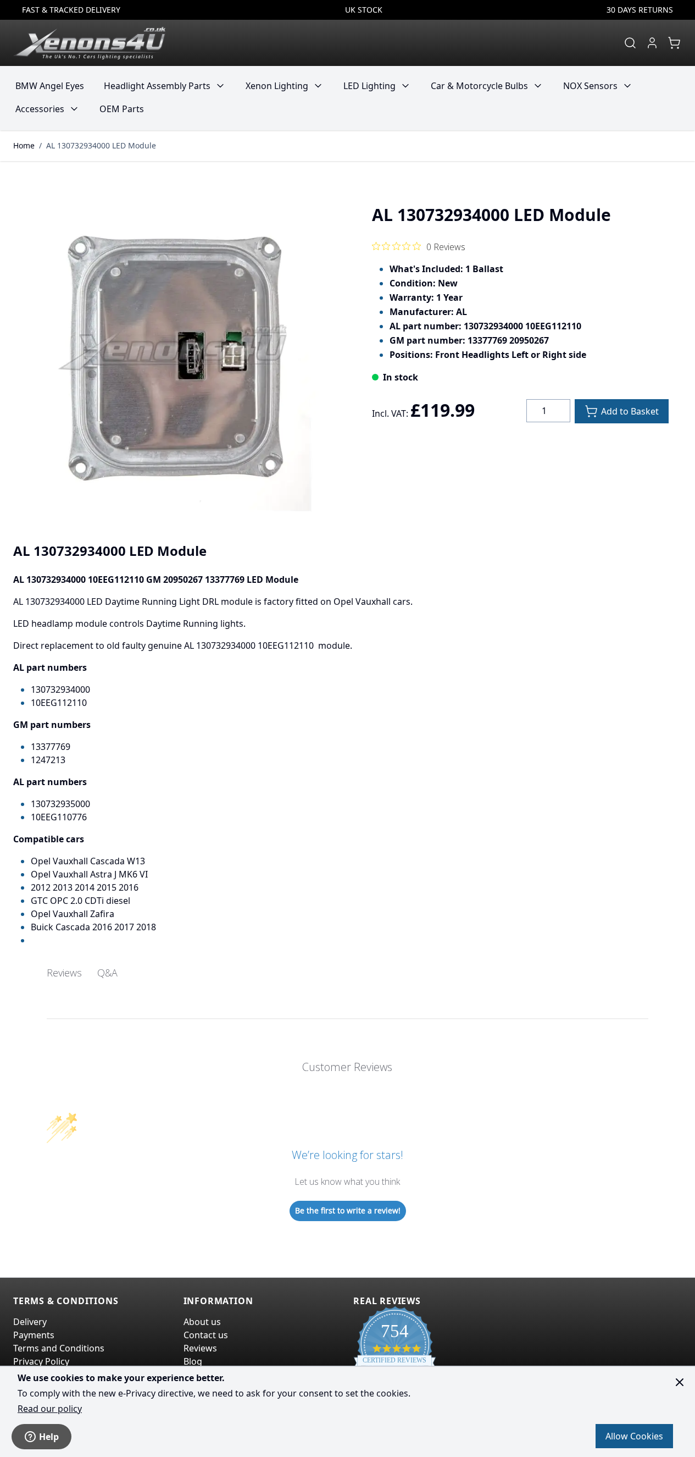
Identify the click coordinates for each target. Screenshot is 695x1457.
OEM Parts (121, 109)
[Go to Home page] (89, 42)
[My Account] (652, 43)
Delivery (30, 1322)
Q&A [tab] (107, 972)
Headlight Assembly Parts (157, 86)
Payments (33, 1335)
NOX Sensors (590, 86)
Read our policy (50, 1409)
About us (202, 1322)
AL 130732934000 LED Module (101, 145)
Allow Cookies (634, 1436)
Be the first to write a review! (348, 1210)
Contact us (206, 1335)
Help (49, 1437)
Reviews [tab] (64, 972)
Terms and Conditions (58, 1348)
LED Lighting (369, 86)
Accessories (39, 109)
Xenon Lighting (277, 86)
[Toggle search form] (630, 43)
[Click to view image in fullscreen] (175, 354)
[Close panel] (679, 1382)
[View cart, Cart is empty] (674, 43)
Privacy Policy (41, 1361)
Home (24, 145)
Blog (193, 1361)
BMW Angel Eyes (49, 86)
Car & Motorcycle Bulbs (479, 86)
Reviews (200, 1348)
